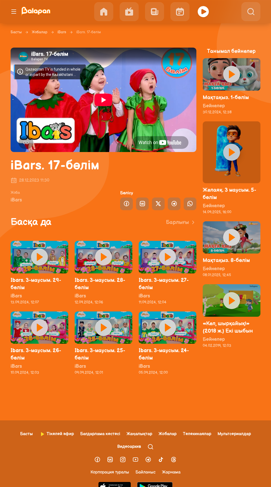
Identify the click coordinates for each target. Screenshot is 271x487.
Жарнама (171, 472)
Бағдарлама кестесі (100, 434)
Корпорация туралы (110, 472)
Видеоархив (129, 446)
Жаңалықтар (139, 434)
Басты (16, 32)
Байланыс (146, 472)
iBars (61, 32)
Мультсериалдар (234, 434)
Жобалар (39, 32)
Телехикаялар (197, 434)
